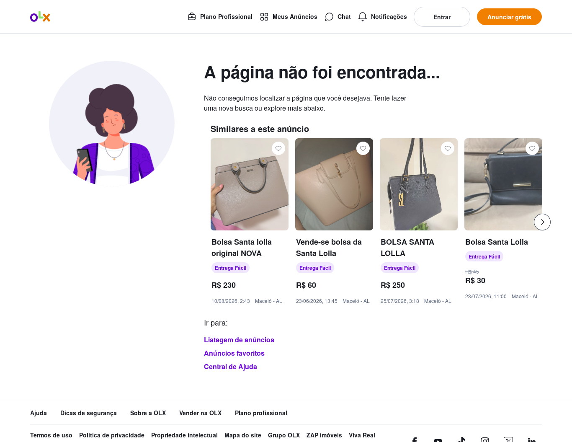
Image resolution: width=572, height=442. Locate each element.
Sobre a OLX (148, 413)
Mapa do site (242, 435)
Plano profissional (261, 413)
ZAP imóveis (324, 435)
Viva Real (362, 435)
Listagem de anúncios (239, 339)
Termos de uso (51, 435)
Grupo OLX (284, 435)
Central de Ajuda (230, 366)
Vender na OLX (200, 413)
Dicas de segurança (88, 413)
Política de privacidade (111, 435)
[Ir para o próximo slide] (542, 222)
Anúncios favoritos (234, 353)
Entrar (442, 17)
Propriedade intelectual (184, 435)
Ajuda (38, 413)
